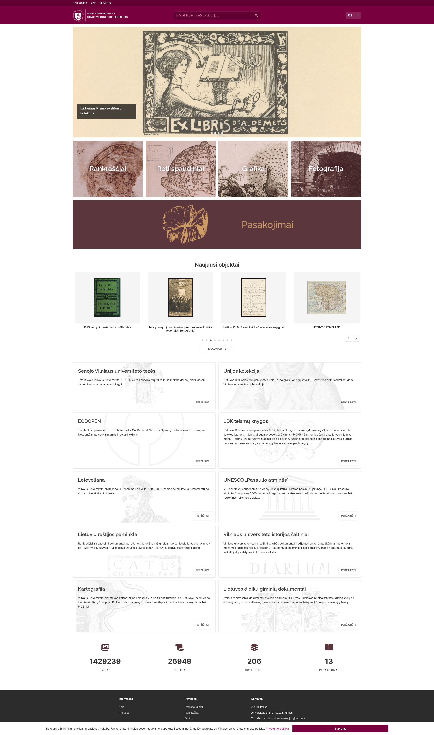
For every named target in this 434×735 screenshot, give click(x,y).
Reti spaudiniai (180, 169)
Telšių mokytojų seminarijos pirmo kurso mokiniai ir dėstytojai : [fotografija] (107, 329)
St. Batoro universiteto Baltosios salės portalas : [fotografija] (326, 329)
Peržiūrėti (203, 402)
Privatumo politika (277, 728)
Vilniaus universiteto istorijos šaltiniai (266, 534)
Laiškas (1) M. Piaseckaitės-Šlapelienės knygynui (180, 327)
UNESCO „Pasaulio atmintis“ (256, 480)
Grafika (253, 169)
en (350, 15)
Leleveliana (91, 480)
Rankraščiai (108, 169)
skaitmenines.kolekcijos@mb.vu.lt (284, 718)
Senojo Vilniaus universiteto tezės (116, 371)
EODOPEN (89, 421)
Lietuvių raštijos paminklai (108, 534)
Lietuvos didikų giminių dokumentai (264, 589)
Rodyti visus (217, 349)
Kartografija (91, 589)
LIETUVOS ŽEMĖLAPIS (254, 327)
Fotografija (326, 169)
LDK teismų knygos (245, 421)
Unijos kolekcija (241, 371)
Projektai (106, 3)
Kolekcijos (80, 3)
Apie (93, 3)
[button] (212, 133)
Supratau (340, 728)
